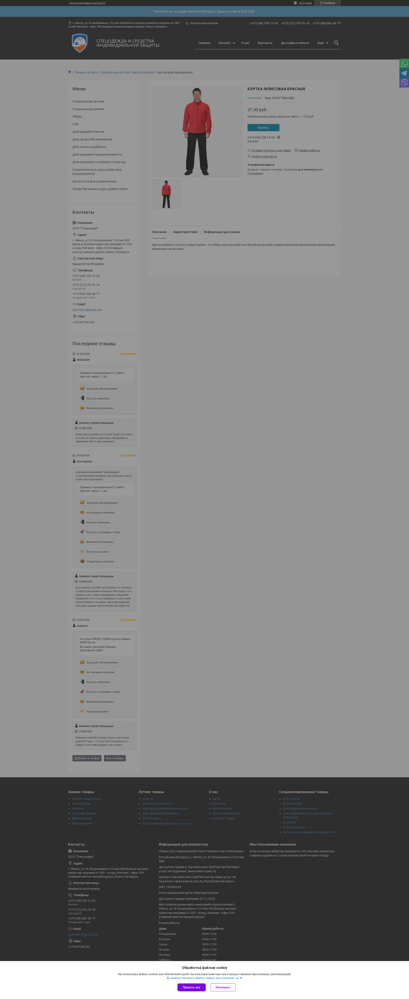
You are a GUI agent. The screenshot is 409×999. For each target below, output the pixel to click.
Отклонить (223, 987)
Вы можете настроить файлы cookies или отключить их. (203, 978)
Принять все (191, 987)
